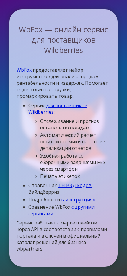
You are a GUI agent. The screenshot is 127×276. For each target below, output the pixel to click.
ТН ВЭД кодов (75, 185)
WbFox (24, 70)
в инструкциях (78, 199)
